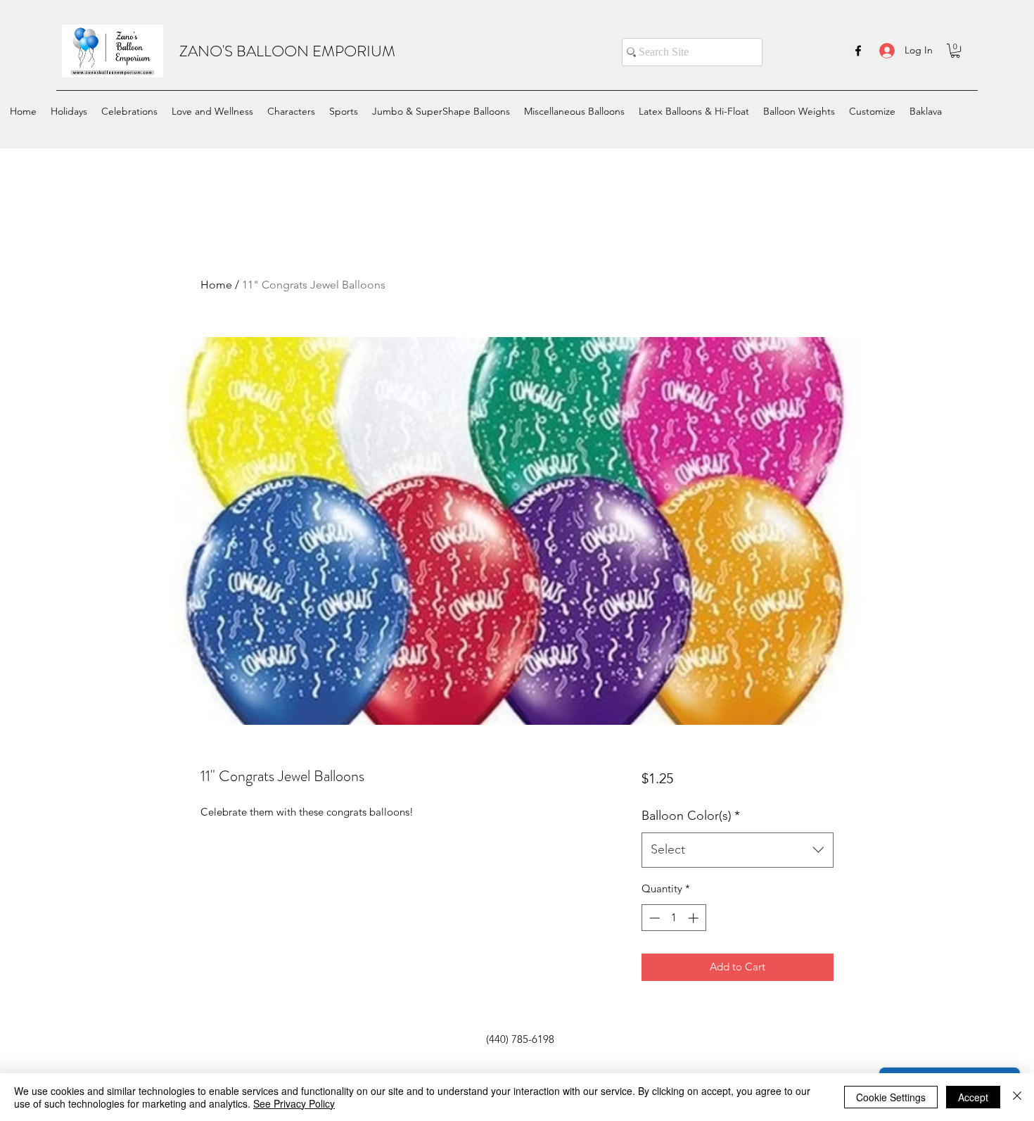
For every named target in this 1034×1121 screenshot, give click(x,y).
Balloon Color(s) (691, 815)
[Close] (1017, 1097)
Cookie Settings (891, 1097)
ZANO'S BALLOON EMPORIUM (287, 51)
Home (216, 284)
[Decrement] (653, 918)
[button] (955, 51)
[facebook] (858, 51)
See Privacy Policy (294, 1103)
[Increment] (694, 918)
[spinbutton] (673, 918)
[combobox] (738, 850)
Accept (973, 1097)
